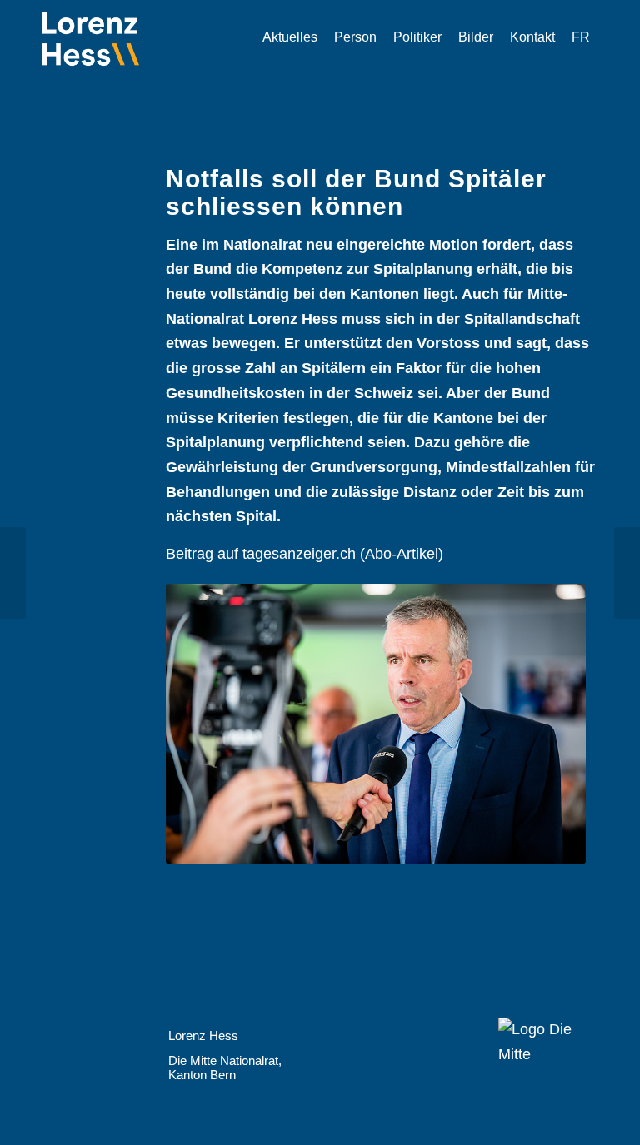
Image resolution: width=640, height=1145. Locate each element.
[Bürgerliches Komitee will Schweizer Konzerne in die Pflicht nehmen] (13, 573)
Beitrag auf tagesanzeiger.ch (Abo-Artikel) (304, 553)
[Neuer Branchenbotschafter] (627, 573)
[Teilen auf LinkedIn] (285, 911)
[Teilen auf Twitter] (238, 911)
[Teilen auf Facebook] (190, 911)
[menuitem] (290, 37)
